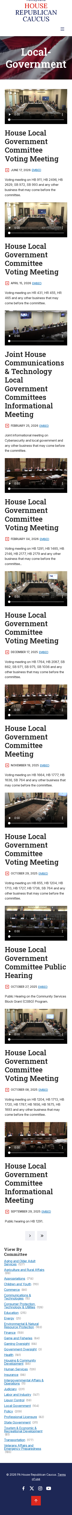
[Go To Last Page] (42, 1236)
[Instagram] (40, 1490)
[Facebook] (23, 1490)
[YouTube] (48, 1490)
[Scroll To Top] (36, 1500)
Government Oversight (20, 1349)
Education (11, 1313)
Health (8, 1355)
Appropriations (14, 1278)
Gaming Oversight (17, 1344)
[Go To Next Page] (30, 1236)
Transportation (14, 1440)
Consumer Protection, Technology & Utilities (20, 1305)
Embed (36, 170)
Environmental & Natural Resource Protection (21, 1325)
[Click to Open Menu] (62, 29)
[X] (31, 1490)
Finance (10, 1333)
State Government (17, 1422)
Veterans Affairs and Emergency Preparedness (22, 1447)
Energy (9, 1318)
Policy (8, 1411)
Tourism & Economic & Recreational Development (23, 1429)
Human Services (16, 1369)
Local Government (17, 1406)
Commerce (12, 1290)
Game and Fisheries (18, 1338)
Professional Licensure (20, 1417)
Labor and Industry (17, 1395)
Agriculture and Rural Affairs (24, 1270)
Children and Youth (17, 1284)
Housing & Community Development (20, 1362)
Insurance (11, 1375)
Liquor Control (14, 1400)
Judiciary (10, 1389)
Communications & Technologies (17, 1296)
